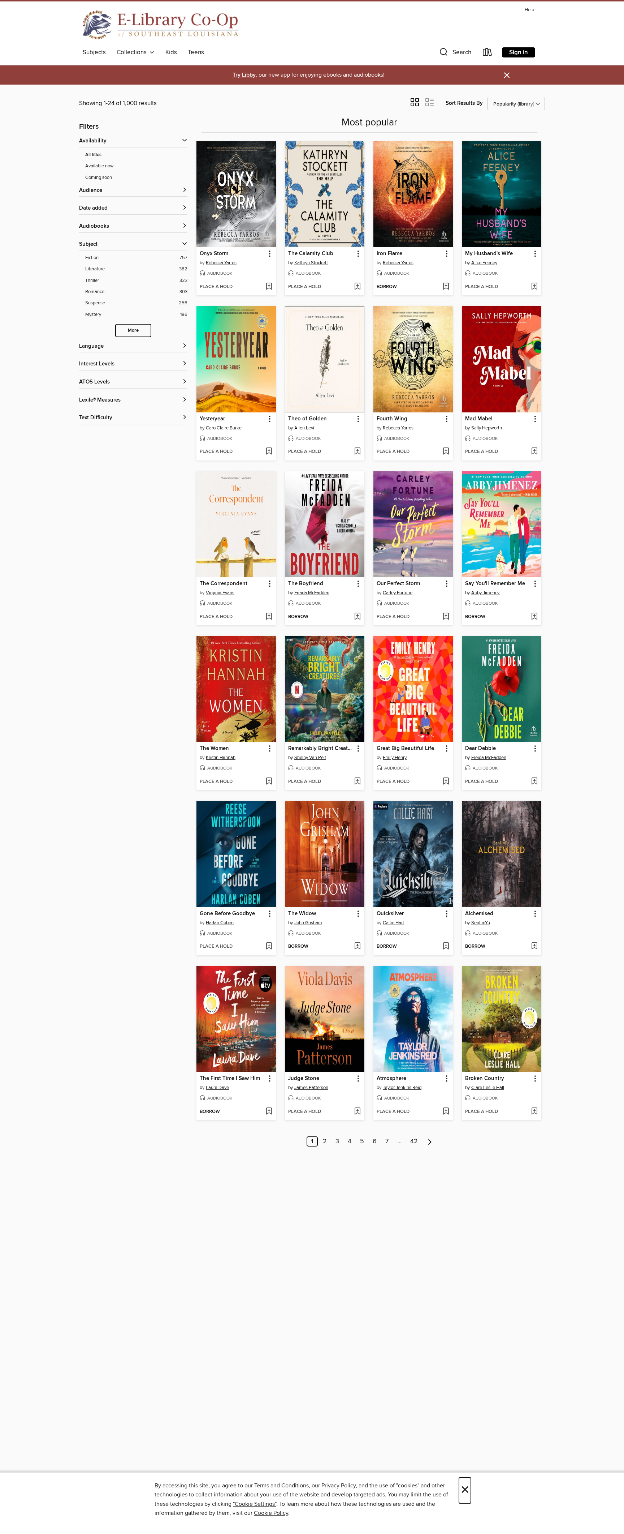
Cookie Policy (271, 1513)
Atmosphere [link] (391, 1078)
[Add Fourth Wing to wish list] (445, 452)
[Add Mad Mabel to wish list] (534, 452)
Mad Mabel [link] (479, 419)
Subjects (94, 52)
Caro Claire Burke (224, 428)
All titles (93, 155)
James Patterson (311, 1087)
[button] (455, 54)
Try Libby (244, 75)
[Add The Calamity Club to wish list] (357, 287)
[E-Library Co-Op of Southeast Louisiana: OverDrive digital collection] (160, 25)
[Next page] (430, 1141)
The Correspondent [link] (223, 583)
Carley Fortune (397, 593)
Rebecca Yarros (221, 263)
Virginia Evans (220, 593)
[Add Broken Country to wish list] (534, 1112)
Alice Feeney (484, 263)
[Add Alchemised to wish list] (534, 946)
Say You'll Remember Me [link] (495, 583)
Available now (99, 166)
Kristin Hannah (220, 757)
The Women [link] (214, 748)
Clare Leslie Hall (487, 1087)
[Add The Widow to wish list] (357, 946)
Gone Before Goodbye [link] (227, 913)
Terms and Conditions (281, 1485)
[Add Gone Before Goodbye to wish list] (268, 946)
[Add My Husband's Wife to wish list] (534, 287)
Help (529, 10)
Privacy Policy (338, 1485)
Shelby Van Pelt (310, 757)
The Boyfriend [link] (305, 583)
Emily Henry (395, 757)
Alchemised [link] (479, 913)
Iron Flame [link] (389, 253)
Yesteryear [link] (212, 419)
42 (414, 1141)
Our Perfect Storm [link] (398, 583)
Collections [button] (133, 52)
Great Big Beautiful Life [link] (405, 748)
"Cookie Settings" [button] (254, 1504)
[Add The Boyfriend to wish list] (357, 617)
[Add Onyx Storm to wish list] (268, 287)
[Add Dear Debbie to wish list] (534, 782)
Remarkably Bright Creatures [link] (321, 748)
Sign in (518, 52)
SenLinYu (480, 923)
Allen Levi (304, 428)
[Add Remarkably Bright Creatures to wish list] (357, 782)
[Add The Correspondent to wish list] (268, 617)
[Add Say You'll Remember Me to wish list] (534, 617)
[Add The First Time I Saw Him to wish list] (268, 1112)
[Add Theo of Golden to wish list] (357, 452)
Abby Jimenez (485, 593)
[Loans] (487, 54)
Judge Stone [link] (303, 1078)
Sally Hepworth (486, 428)
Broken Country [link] (484, 1078)
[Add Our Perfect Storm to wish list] (445, 617)
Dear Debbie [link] (480, 748)
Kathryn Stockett (311, 263)
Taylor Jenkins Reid (402, 1087)
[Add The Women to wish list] (268, 782)
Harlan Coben (220, 923)
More (133, 330)
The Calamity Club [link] (310, 253)
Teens (196, 52)
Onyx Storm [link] (214, 253)
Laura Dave (217, 1087)
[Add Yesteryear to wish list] (268, 452)
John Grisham (308, 923)
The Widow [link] (302, 913)
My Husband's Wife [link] (489, 253)
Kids (171, 52)
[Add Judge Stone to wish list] (357, 1112)
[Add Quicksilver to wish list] (445, 946)
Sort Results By (464, 103)
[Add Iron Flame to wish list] (445, 287)
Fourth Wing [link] (392, 419)
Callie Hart (393, 923)
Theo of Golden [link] (307, 419)
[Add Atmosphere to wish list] (445, 1112)
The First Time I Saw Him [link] (230, 1078)
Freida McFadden (311, 593)
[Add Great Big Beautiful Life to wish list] (445, 782)
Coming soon (98, 177)
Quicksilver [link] (390, 913)
